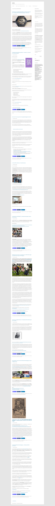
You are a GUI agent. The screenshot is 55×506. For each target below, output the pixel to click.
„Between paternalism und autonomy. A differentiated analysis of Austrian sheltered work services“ (39, 30)
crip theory (36, 66)
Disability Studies (38, 67)
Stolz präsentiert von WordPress (19, 503)
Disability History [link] (17, 380)
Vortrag (41, 79)
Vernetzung (19, 212)
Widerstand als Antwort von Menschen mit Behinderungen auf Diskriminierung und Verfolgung (21, 255)
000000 (35, 64)
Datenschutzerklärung (14, 503)
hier (25, 307)
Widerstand (30, 315)
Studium (41, 76)
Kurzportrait (38, 72)
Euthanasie (19, 315)
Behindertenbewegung (16, 48)
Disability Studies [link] (15, 170)
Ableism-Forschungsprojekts (21, 59)
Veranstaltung (20, 250)
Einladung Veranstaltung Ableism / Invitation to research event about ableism (21, 53)
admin (20, 211)
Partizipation (36, 73)
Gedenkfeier (21, 315)
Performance (39, 73)
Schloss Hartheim (24, 315)
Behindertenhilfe (36, 65)
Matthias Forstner (22, 393)
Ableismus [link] (21, 64)
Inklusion (36, 70)
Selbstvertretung (36, 76)
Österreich (21, 356)
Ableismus (37, 64)
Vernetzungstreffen (37, 79)
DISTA (13, 3)
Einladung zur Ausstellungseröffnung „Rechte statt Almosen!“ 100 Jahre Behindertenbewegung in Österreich (21, 12)
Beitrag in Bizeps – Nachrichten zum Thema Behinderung (18, 389)
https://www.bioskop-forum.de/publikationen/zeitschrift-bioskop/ (19, 350)
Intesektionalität (29, 111)
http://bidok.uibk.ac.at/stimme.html (17, 150)
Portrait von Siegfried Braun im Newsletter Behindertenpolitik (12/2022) (22, 320)
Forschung (19, 48)
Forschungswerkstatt (38, 69)
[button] (14, 45)
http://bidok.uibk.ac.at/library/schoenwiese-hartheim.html (18, 311)
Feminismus (26, 111)
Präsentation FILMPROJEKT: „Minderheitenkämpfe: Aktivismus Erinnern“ (21, 217)
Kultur (18, 250)
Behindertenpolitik (40, 65)
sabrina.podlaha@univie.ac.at (18, 78)
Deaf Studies (38, 66)
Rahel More (21, 111)
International (36, 71)
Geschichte (21, 48)
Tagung (35, 77)
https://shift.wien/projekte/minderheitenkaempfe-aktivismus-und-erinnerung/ (20, 226)
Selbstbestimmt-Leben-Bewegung (22, 394)
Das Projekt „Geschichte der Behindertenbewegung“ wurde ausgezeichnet (21, 361)
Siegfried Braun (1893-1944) (22, 420)
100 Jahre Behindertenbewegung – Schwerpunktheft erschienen (20, 445)
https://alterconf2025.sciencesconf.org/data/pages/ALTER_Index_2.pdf (20, 189)
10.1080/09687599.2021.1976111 (16, 154)
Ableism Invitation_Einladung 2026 (16, 107)
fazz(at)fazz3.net (14, 489)
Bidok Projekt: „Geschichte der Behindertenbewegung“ (18, 388)
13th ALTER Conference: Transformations (19, 162)
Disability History (18, 356)
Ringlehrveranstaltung (37, 74)
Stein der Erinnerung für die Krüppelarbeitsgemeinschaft (21, 116)
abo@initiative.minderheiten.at (24, 492)
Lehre (40, 72)
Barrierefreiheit (40, 64)
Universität (40, 77)
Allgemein (26, 47)
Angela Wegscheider (23, 47)
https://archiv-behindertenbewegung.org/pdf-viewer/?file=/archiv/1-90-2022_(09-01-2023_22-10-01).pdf (21, 342)
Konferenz (17, 212)
